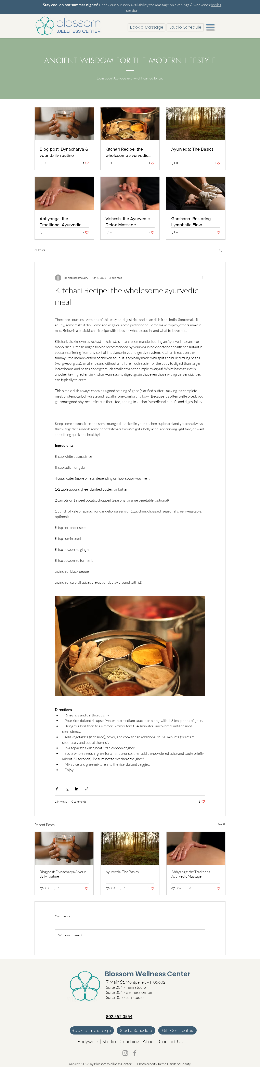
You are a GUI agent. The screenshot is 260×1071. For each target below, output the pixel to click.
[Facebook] (135, 1053)
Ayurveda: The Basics (122, 871)
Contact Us (171, 1041)
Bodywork (88, 1041)
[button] (210, 27)
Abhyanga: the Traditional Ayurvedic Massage (191, 873)
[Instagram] (125, 1053)
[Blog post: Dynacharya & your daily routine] (64, 848)
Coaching (129, 1041)
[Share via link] (87, 789)
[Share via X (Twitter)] (67, 789)
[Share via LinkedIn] (77, 789)
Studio (109, 1041)
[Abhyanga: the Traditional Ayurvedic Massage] (196, 848)
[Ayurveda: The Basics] (130, 848)
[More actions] (202, 277)
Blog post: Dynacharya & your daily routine (63, 873)
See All (221, 824)
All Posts (40, 250)
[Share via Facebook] (57, 789)
